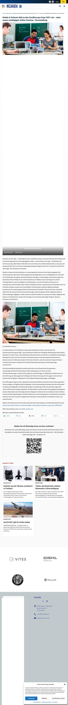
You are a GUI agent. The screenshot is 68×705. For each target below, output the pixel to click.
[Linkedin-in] (53, 2)
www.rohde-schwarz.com (25, 409)
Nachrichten (9, 13)
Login (57, 1)
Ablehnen (44, 698)
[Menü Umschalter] (64, 6)
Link (44, 435)
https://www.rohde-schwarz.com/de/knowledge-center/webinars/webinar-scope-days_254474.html (32, 405)
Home (4, 13)
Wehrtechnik (37, 248)
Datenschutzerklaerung (46, 702)
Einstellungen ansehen (58, 698)
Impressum (55, 702)
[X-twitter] (50, 2)
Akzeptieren (31, 698)
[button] (65, 684)
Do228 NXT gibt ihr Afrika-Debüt (16, 522)
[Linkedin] (47, 601)
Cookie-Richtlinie (37, 702)
